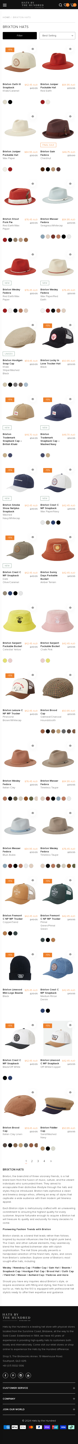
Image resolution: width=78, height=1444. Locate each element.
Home (6, 17)
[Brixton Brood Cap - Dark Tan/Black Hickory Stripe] (58, 731)
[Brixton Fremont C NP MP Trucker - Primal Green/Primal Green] (15, 933)
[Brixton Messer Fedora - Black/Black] (63, 236)
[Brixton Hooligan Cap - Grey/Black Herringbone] (15, 384)
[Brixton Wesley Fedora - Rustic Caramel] (26, 798)
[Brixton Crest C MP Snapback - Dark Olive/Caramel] (48, 522)
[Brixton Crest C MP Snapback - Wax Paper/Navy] (42, 522)
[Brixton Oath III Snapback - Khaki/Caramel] (5, 102)
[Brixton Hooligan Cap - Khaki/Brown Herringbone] (21, 384)
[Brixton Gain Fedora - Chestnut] (58, 169)
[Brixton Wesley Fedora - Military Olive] (15, 798)
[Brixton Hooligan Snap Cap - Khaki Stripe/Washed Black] (5, 384)
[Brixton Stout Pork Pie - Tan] (26, 240)
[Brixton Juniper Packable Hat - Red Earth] (42, 102)
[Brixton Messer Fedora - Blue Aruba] (42, 236)
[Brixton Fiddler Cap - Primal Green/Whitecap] (53, 1148)
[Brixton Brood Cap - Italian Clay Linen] (69, 731)
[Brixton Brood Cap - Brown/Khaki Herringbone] (53, 731)
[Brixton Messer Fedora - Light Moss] (69, 236)
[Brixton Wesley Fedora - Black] (15, 310)
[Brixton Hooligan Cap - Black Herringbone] (10, 384)
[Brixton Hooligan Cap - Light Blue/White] (26, 384)
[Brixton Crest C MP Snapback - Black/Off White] (58, 522)
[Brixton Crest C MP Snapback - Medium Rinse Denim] (53, 522)
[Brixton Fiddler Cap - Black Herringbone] (48, 1148)
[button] (33, 49)
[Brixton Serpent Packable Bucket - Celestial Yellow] (5, 660)
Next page (51, 1161)
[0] (65, 4)
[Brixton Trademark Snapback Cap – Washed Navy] (10, 455)
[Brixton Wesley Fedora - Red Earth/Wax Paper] (5, 310)
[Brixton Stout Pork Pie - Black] (10, 240)
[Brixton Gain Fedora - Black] (48, 169)
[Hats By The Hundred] (33, 5)
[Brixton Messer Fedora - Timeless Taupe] (48, 236)
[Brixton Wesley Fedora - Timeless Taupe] (26, 310)
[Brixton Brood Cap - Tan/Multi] (74, 731)
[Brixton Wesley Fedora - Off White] (21, 798)
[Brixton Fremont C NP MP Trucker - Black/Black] (10, 933)
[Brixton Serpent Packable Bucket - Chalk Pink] (10, 660)
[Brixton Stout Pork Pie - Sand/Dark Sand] (15, 240)
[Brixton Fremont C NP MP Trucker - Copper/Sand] (5, 933)
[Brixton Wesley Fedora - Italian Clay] (21, 310)
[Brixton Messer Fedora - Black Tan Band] (53, 236)
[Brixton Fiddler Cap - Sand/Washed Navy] (42, 1148)
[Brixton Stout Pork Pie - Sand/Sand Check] (21, 240)
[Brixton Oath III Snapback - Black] (10, 102)
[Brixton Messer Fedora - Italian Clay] (58, 236)
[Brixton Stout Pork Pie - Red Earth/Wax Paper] (5, 240)
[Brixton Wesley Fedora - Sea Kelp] (31, 798)
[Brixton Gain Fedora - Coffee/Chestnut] (42, 169)
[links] (6, 1375)
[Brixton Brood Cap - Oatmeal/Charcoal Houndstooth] (42, 731)
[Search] (60, 4)
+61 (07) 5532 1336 (13, 1365)
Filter (19, 35)
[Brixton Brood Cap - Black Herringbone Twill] (48, 731)
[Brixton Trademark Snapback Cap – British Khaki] (5, 455)
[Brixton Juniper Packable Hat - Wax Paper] (48, 102)
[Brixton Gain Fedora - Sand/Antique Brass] (53, 169)
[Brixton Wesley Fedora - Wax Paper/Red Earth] (10, 310)
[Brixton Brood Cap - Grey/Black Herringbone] (63, 731)
